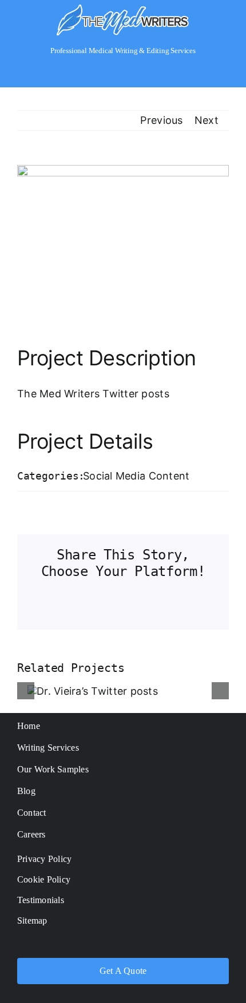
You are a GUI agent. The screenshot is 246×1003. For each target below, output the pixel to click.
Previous (161, 120)
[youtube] (145, 945)
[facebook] (78, 945)
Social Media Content (136, 476)
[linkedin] (167, 945)
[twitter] (100, 945)
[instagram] (122, 945)
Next (207, 120)
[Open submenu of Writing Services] (223, 748)
